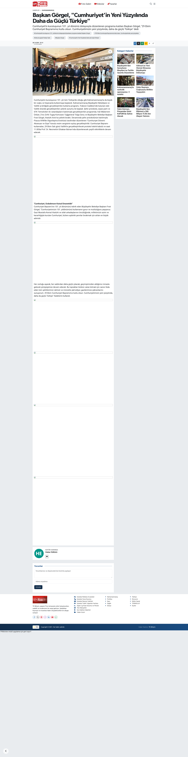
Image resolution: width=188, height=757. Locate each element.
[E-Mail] (47, 556)
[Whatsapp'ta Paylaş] (142, 43)
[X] (37, 617)
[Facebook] (34, 617)
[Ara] (151, 4)
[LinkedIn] (48, 617)
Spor (108, 601)
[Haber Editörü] (39, 553)
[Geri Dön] (6, 751)
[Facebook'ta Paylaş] (135, 43)
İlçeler (134, 606)
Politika (109, 599)
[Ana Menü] (154, 4)
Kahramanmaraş (48, 10)
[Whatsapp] (56, 617)
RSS (36, 627)
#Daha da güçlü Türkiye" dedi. (42, 38)
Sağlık (109, 603)
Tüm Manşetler (82, 608)
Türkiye (134, 597)
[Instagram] (45, 617)
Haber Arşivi (81, 612)
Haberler (36, 10)
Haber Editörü (51, 552)
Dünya (109, 606)
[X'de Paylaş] (138, 43)
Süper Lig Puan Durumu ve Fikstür (88, 606)
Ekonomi (135, 599)
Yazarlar (113, 4)
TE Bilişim (152, 627)
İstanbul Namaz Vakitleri (85, 601)
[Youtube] (52, 617)
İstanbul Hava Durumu (84, 599)
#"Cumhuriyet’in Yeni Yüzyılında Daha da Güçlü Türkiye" (84, 38)
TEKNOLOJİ (136, 603)
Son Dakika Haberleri (84, 610)
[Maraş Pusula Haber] (40, 4)
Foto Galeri (86, 4)
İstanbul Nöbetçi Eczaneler (85, 597)
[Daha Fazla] (146, 43)
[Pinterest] (41, 617)
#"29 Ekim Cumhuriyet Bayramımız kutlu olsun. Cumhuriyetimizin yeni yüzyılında (117, 33)
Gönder (38, 587)
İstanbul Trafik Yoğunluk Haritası (87, 603)
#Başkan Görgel (59, 38)
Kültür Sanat (136, 601)
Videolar (100, 4)
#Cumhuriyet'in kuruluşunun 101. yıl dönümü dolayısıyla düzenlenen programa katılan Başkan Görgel (62, 33)
